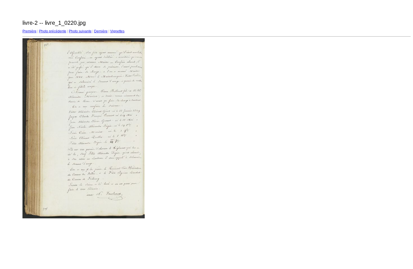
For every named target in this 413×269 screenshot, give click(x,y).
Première (29, 31)
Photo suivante (80, 31)
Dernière (101, 31)
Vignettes (117, 31)
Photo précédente (52, 31)
